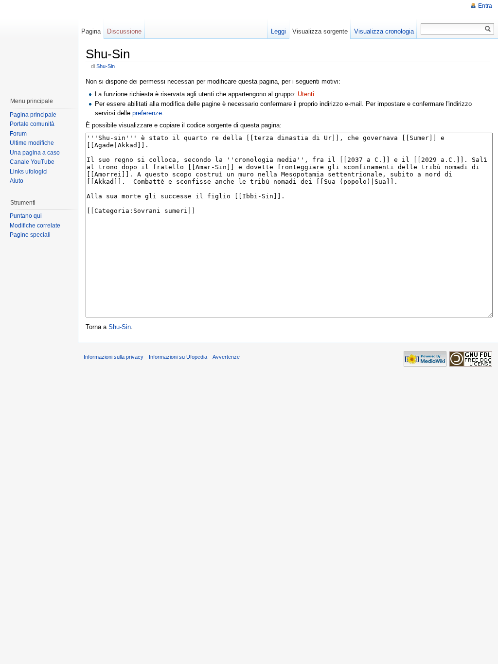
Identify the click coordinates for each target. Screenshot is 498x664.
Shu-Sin (105, 66)
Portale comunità (32, 124)
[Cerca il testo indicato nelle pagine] (488, 29)
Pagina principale (33, 114)
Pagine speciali (30, 234)
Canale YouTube (32, 161)
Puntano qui (26, 215)
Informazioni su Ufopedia (178, 357)
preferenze (147, 113)
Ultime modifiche (32, 143)
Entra (485, 5)
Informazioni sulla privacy (113, 357)
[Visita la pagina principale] (38, 43)
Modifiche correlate (35, 225)
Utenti (306, 94)
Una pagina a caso (35, 152)
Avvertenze (226, 357)
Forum (18, 133)
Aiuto (16, 180)
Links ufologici (29, 171)
